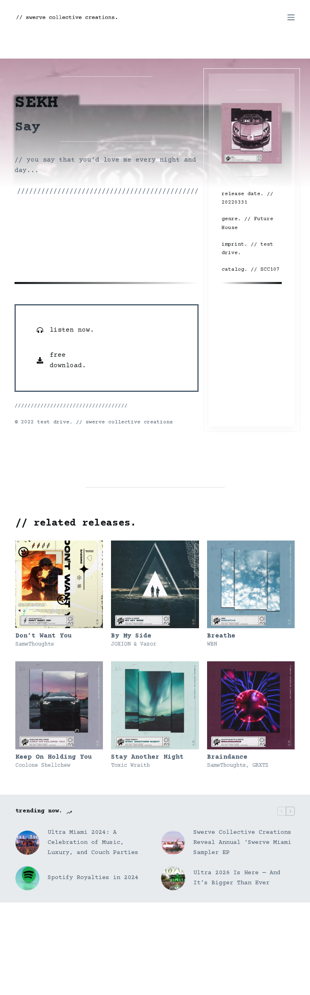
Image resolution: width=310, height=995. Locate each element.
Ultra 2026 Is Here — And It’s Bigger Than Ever (237, 877)
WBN (212, 644)
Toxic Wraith (130, 765)
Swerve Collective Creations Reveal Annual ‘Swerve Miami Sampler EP (242, 842)
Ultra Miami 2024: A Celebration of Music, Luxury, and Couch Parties (93, 842)
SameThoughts (34, 644)
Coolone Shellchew (42, 765)
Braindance (227, 757)
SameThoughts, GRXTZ (237, 765)
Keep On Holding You (53, 757)
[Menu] (291, 17)
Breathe (221, 635)
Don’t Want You (43, 635)
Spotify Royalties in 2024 (93, 877)
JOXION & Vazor (133, 644)
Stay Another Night (147, 757)
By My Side (131, 635)
